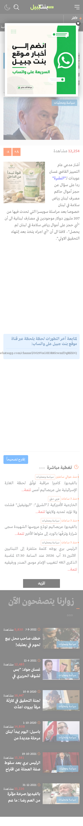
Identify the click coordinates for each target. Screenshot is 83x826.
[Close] (78, 23)
